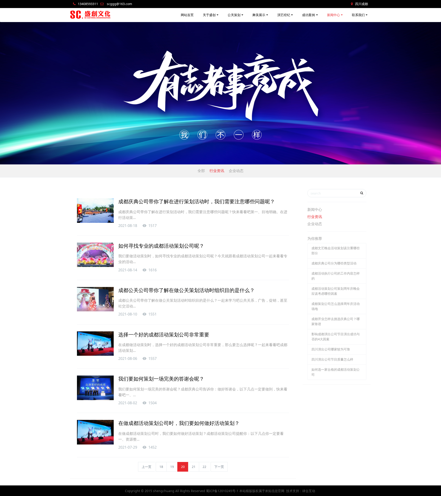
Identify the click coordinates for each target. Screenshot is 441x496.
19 (172, 466)
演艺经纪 (283, 15)
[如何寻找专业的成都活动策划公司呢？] (95, 255)
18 (161, 466)
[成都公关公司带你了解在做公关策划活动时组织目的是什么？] (95, 299)
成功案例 (308, 15)
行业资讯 (216, 170)
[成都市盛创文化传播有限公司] (90, 15)
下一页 (219, 466)
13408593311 (88, 4)
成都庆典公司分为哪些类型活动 (333, 263)
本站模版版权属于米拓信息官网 (261, 491)
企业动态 (236, 170)
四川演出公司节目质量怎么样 (332, 359)
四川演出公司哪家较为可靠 (330, 349)
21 (193, 466)
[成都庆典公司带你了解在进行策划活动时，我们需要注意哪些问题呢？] (95, 210)
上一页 (146, 466)
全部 (201, 170)
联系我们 (358, 15)
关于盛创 (209, 15)
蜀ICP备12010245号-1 (222, 491)
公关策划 (234, 15)
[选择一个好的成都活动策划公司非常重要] (95, 343)
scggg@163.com (119, 4)
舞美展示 (258, 15)
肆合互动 (308, 491)
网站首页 (187, 15)
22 (204, 466)
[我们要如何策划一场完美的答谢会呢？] (95, 388)
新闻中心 (333, 15)
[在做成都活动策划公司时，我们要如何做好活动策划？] (95, 432)
